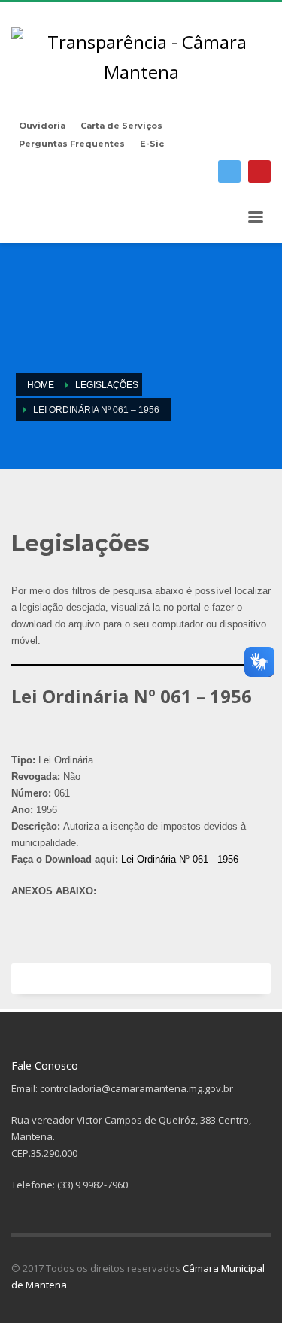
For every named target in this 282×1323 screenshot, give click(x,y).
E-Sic (152, 143)
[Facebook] (229, 171)
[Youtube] (259, 171)
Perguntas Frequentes (72, 143)
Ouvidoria (42, 125)
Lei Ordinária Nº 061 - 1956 (179, 859)
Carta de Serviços (121, 125)
